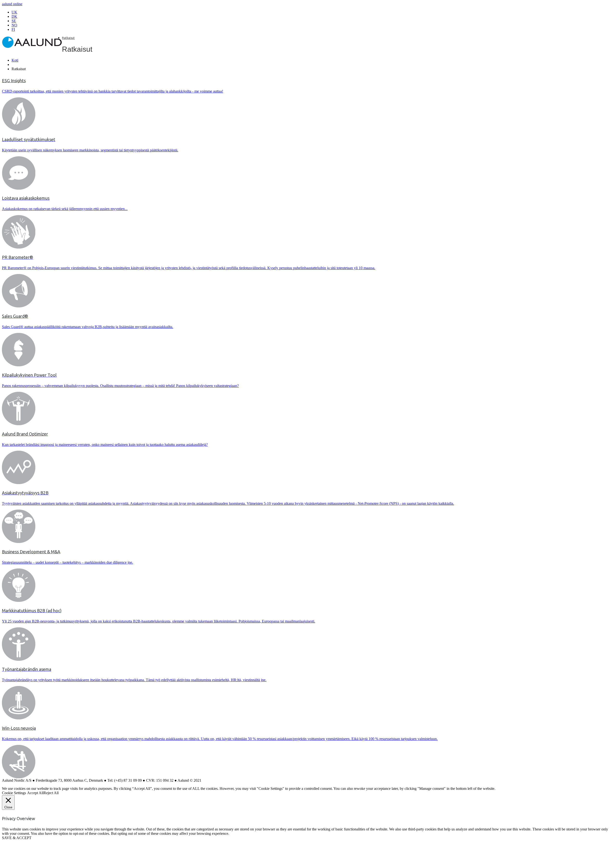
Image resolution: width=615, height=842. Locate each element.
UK (14, 12)
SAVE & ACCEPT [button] (16, 838)
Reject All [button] (51, 793)
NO (14, 25)
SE (14, 21)
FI (13, 29)
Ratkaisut (68, 37)
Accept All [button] (35, 793)
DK (14, 16)
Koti (15, 60)
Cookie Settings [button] (14, 793)
